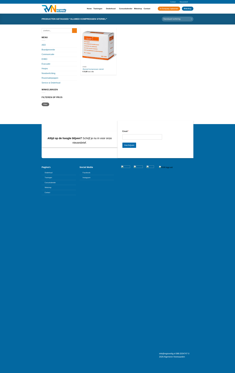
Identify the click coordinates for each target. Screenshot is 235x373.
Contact (173, 2)
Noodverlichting (48, 73)
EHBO (44, 59)
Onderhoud (111, 9)
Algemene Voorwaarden (174, 357)
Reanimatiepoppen (50, 78)
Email (125, 131)
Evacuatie (46, 64)
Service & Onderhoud (51, 83)
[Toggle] (76, 44)
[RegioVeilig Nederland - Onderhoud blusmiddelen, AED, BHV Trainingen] (54, 8)
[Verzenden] (74, 30)
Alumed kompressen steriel (93, 69)
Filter (45, 104)
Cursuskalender (125, 9)
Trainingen (97, 9)
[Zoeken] (153, 8)
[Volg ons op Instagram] (190, 2)
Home (89, 9)
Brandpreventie (48, 50)
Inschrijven (129, 145)
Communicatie (48, 54)
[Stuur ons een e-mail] (192, 2)
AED (44, 45)
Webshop (138, 9)
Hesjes (45, 68)
